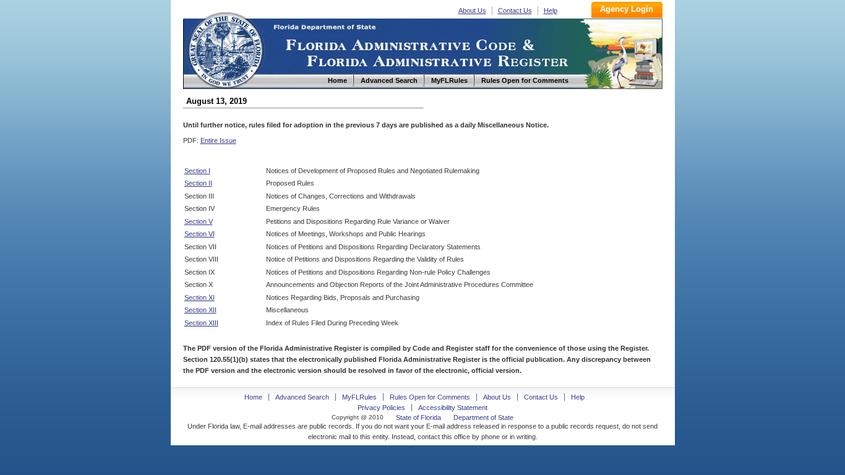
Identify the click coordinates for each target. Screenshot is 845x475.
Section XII (200, 310)
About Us (472, 10)
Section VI (199, 234)
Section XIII (201, 323)
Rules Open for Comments (430, 397)
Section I (197, 170)
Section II (198, 183)
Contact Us (515, 10)
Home (225, 48)
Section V (198, 221)
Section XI (199, 297)
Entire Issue (218, 140)
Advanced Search (302, 397)
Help (550, 10)
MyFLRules (359, 397)
